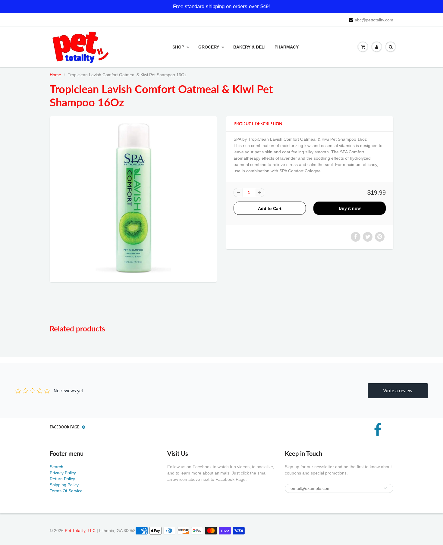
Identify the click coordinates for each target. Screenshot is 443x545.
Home (55, 74)
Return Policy (62, 478)
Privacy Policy (63, 472)
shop (178, 47)
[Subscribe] (386, 488)
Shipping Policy (64, 484)
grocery (208, 47)
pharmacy (287, 47)
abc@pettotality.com (374, 19)
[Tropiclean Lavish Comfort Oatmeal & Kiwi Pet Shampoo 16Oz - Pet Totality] (133, 198)
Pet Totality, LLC (80, 530)
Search (56, 466)
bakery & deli (249, 47)
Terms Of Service (66, 490)
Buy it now (350, 208)
